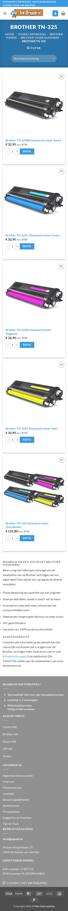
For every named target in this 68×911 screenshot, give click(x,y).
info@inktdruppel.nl (16, 656)
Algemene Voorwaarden (18, 775)
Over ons (8, 781)
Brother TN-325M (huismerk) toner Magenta (28, 331)
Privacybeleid (11, 811)
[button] (5, 13)
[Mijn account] (55, 13)
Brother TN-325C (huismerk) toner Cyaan (32, 235)
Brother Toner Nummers (40, 37)
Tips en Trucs (11, 823)
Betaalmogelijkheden (16, 799)
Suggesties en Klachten (17, 817)
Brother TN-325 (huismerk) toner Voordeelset (27, 525)
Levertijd (8, 793)
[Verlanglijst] (48, 14)
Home (9, 34)
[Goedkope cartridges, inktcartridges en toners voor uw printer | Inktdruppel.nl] (26, 13)
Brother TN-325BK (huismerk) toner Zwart (33, 140)
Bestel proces (11, 805)
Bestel (27, 151)
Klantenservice (12, 787)
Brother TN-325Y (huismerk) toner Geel (31, 428)
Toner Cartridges (32, 34)
